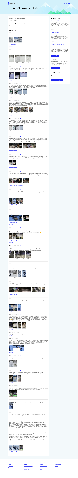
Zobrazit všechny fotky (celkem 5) (13, 222)
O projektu (41, 464)
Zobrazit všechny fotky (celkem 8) (13, 204)
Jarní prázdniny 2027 (55, 20)
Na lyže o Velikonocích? (55, 32)
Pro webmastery (42, 467)
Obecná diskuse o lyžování (28, 466)
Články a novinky (26, 464)
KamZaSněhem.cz (14, 3)
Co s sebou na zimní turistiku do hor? (58, 44)
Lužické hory (11, 46)
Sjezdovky (11, 467)
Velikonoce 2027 (26, 469)
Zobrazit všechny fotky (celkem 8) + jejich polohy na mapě (16, 185)
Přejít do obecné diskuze (55, 68)
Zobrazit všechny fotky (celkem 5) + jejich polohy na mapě (16, 132)
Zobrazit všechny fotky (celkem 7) (13, 240)
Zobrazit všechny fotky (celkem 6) (13, 294)
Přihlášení (63, 3)
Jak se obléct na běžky (56, 77)
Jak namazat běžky (55, 75)
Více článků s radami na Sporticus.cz (57, 80)
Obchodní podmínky (58, 464)
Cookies (56, 466)
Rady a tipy (11, 466)
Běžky (10, 464)
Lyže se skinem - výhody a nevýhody (58, 74)
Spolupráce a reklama (43, 466)
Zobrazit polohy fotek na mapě (13, 44)
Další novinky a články (55, 55)
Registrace (68, 3)
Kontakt (41, 469)
